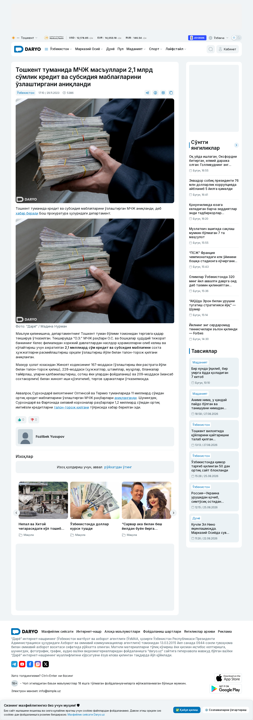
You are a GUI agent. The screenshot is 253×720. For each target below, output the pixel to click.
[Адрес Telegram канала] (14, 664)
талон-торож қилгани (71, 407)
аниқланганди (125, 398)
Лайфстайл (174, 49)
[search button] (211, 49)
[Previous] (16, 512)
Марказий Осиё (87, 49)
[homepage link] (27, 49)
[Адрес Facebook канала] (30, 664)
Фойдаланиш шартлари (162, 631)
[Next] (173, 512)
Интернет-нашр (89, 631)
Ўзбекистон (59, 49)
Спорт (154, 49)
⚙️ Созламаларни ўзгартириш (225, 709)
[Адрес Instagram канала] (38, 664)
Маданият (134, 49)
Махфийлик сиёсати (57, 631)
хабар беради (27, 213)
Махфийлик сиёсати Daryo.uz (86, 714)
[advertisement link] (197, 37)
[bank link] (54, 38)
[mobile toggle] (46, 49)
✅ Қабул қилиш (187, 709)
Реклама (225, 631)
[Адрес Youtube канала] (22, 664)
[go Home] (24, 631)
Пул (121, 49)
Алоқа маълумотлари (122, 631)
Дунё (110, 49)
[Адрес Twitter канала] (45, 664)
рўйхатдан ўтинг (118, 467)
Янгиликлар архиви (199, 631)
